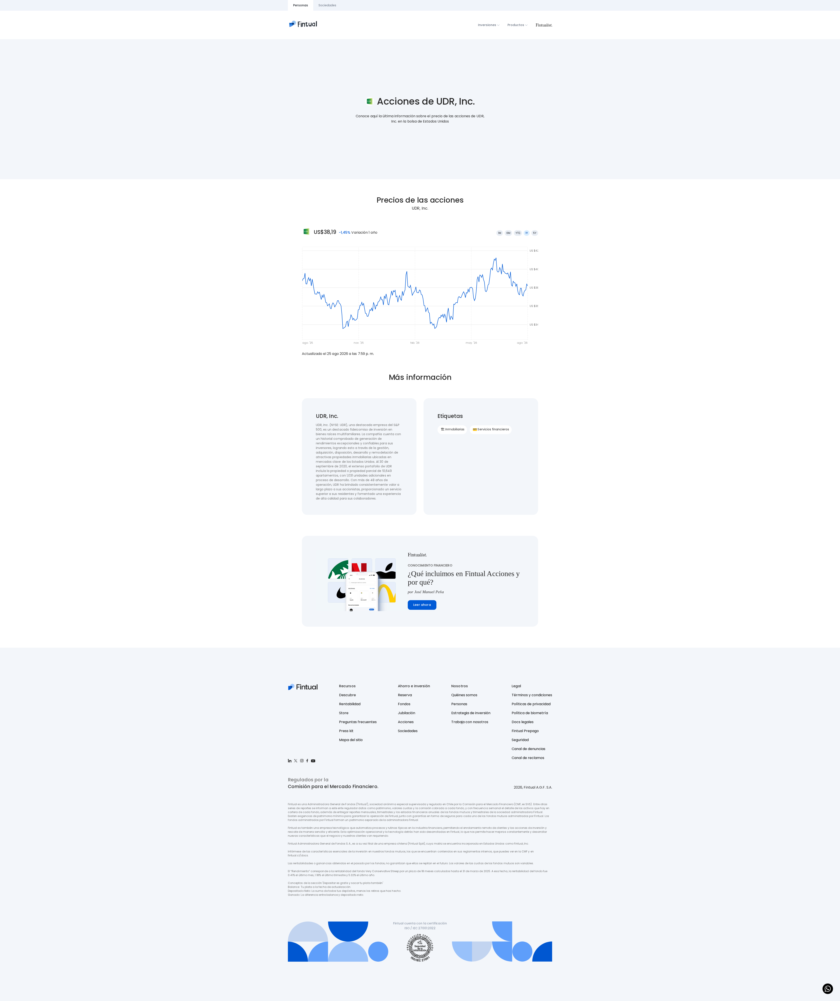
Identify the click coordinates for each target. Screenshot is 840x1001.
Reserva (405, 695)
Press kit (346, 730)
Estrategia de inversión (470, 712)
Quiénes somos (464, 695)
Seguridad (520, 739)
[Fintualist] (544, 25)
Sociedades (408, 730)
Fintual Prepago (525, 730)
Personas (459, 703)
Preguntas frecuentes (358, 721)
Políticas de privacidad (531, 703)
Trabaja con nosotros (469, 721)
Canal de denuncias (528, 748)
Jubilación (406, 712)
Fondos (404, 703)
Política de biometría (530, 712)
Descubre (347, 695)
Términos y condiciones (532, 695)
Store (343, 712)
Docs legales (523, 721)
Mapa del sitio (351, 739)
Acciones (406, 721)
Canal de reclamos (528, 757)
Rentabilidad (349, 703)
